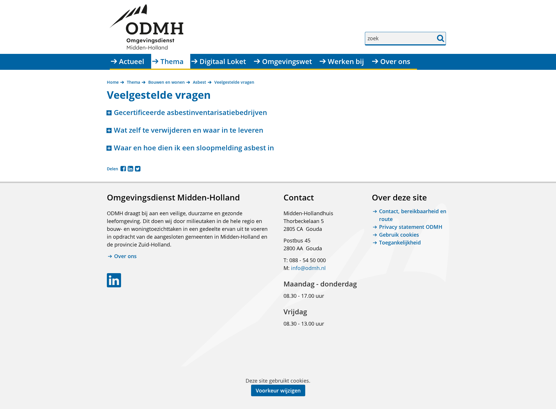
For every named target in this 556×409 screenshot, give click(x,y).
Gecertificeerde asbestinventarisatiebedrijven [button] (190, 112)
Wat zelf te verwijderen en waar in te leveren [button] (188, 130)
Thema (172, 61)
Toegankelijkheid (400, 242)
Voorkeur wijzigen (278, 390)
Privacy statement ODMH (410, 226)
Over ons (395, 61)
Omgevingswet (287, 61)
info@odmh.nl (308, 267)
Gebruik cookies (399, 234)
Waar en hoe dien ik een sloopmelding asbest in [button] (194, 148)
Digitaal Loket (223, 61)
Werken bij (346, 61)
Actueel (131, 61)
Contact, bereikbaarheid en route (412, 215)
